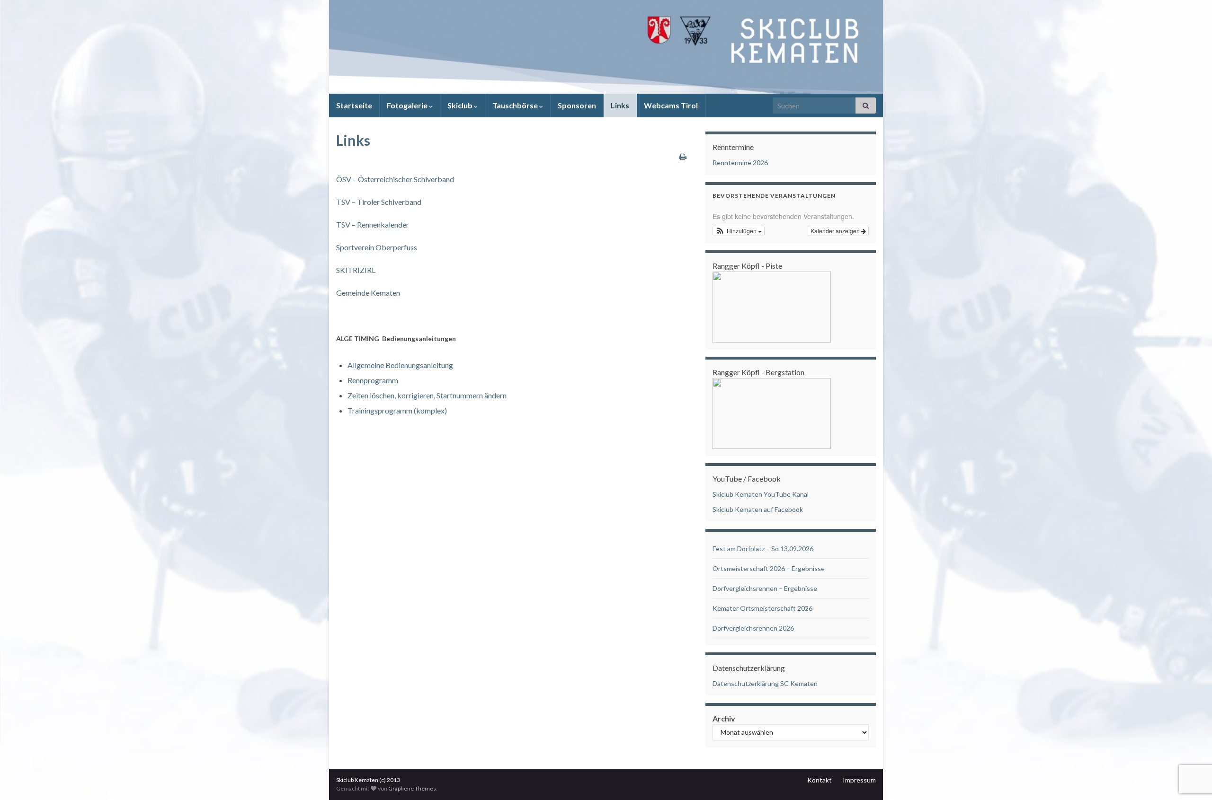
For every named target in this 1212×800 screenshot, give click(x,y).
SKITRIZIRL (355, 269)
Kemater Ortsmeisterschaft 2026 (762, 608)
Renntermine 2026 (740, 162)
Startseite (354, 105)
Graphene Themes (412, 788)
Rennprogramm (373, 380)
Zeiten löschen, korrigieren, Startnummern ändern (427, 395)
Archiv (724, 718)
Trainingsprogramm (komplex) (397, 410)
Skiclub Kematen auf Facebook (758, 509)
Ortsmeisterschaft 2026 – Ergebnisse (769, 568)
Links (620, 105)
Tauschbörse (515, 105)
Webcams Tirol (671, 105)
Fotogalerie (408, 105)
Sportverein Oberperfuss (376, 247)
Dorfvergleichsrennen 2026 (753, 628)
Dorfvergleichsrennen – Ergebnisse (765, 588)
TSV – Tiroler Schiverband (378, 201)
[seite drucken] (682, 156)
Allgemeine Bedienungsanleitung (400, 364)
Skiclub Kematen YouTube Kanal (761, 494)
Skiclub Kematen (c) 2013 (368, 779)
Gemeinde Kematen (368, 292)
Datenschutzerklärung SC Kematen (765, 683)
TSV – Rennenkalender (372, 224)
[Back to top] (1191, 744)
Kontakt (819, 780)
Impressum (859, 780)
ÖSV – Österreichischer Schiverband (395, 179)
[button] (738, 231)
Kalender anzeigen (836, 231)
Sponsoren (577, 105)
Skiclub (460, 105)
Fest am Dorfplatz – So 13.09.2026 (763, 549)
